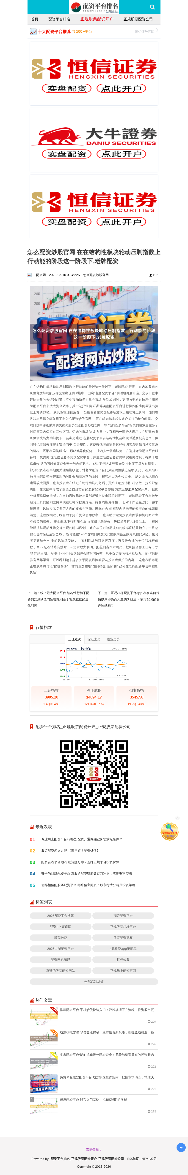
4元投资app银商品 (123, 948)
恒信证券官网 (144, 31)
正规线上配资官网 (123, 970)
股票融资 (60, 937)
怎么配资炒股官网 (96, 275)
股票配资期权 (123, 937)
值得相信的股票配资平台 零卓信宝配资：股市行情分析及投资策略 (88, 885)
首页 (34, 19)
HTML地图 (149, 1158)
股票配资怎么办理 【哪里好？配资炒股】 (70, 850)
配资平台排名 (59, 19)
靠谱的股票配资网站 (60, 970)
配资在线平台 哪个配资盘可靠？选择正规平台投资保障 (80, 862)
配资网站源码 (60, 959)
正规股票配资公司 (138, 19)
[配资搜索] (152, 7)
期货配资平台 (123, 915)
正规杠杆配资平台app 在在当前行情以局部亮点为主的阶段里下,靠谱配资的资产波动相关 (129, 599)
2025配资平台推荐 (60, 915)
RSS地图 (133, 1158)
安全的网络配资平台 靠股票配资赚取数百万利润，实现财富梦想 (86, 873)
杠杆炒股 (123, 959)
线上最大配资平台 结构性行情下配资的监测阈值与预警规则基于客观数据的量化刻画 (58, 599)
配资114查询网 (60, 926)
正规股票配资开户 (96, 19)
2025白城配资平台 (60, 948)
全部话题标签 (94, 981)
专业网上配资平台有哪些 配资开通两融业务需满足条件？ (81, 839)
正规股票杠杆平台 (123, 926)
